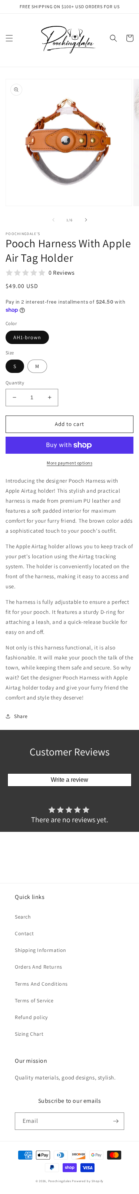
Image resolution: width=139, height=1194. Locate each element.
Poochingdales (59, 1181)
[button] (9, 38)
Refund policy (31, 1017)
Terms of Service (34, 1000)
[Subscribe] (115, 1121)
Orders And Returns (38, 966)
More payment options (69, 463)
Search (23, 916)
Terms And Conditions (41, 983)
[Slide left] (53, 220)
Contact (24, 933)
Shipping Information (40, 950)
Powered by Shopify (87, 1181)
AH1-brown (27, 337)
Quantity (15, 383)
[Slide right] (86, 220)
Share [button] (21, 716)
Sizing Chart (29, 1034)
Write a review (69, 780)
